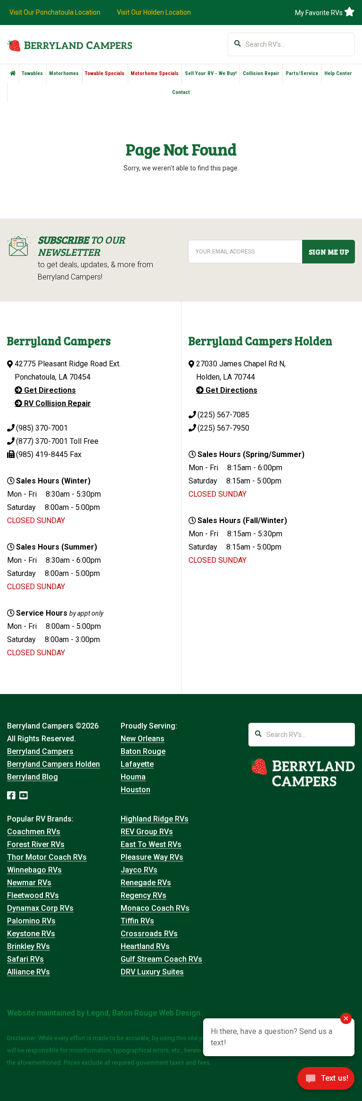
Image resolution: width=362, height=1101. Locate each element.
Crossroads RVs (149, 933)
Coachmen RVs (33, 831)
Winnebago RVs (34, 869)
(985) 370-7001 (42, 427)
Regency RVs (143, 895)
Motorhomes (64, 73)
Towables (32, 73)
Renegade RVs (146, 882)
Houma (133, 776)
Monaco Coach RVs (155, 908)
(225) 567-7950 (223, 427)
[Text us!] (326, 1081)
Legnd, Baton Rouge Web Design (143, 1012)
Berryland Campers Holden (53, 764)
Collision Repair (261, 73)
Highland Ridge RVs (155, 818)
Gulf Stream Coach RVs (161, 959)
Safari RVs (25, 959)
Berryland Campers (40, 751)
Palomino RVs (31, 920)
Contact (181, 92)
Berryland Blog (32, 776)
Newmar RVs (29, 882)
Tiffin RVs (137, 920)
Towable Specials (104, 73)
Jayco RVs (139, 869)
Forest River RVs (36, 844)
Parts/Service (302, 73)
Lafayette (137, 764)
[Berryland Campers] (69, 45)
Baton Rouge (143, 751)
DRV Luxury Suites (152, 971)
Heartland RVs (145, 946)
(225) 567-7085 (223, 414)
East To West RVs (151, 844)
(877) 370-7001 (42, 441)
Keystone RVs (31, 933)
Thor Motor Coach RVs (47, 857)
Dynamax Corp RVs (40, 908)
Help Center (338, 73)
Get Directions (49, 390)
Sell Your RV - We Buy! (211, 73)
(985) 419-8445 (42, 454)
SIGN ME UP (329, 251)
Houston (135, 789)
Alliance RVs (28, 971)
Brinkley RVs (28, 946)
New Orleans (143, 738)
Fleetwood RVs (33, 895)
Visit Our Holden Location (154, 12)
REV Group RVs (147, 831)
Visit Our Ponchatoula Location (54, 12)
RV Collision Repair (56, 403)
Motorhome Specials (155, 73)
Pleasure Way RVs (152, 857)
